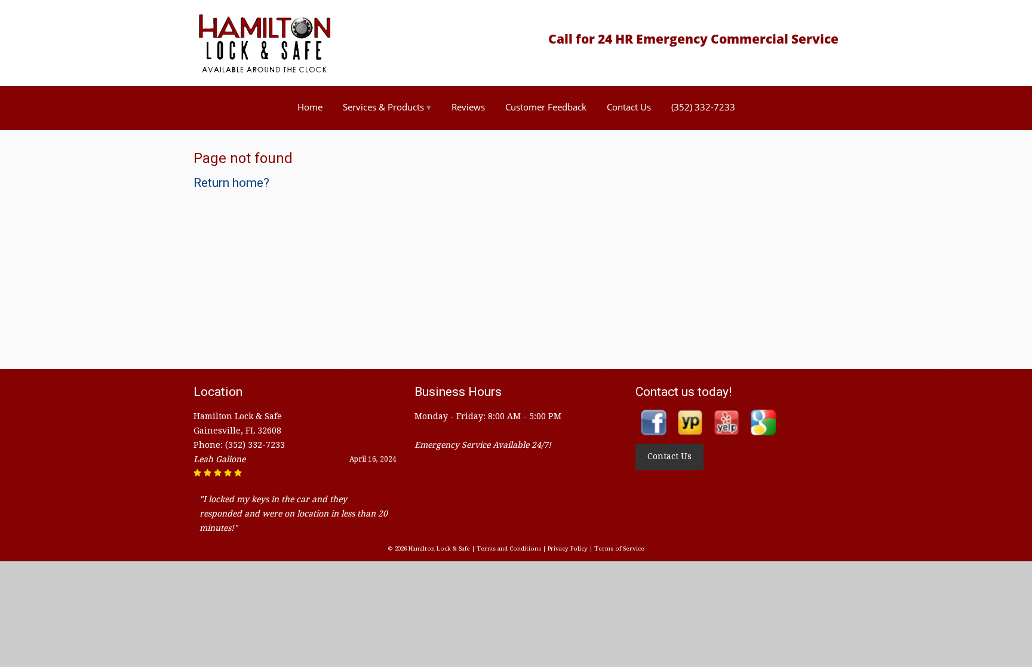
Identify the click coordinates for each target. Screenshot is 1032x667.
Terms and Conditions (509, 548)
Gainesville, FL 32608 (237, 430)
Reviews (468, 107)
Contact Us (629, 107)
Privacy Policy (568, 548)
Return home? (231, 183)
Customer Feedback (545, 107)
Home (309, 107)
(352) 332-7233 (703, 107)
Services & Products (383, 107)
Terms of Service (619, 548)
